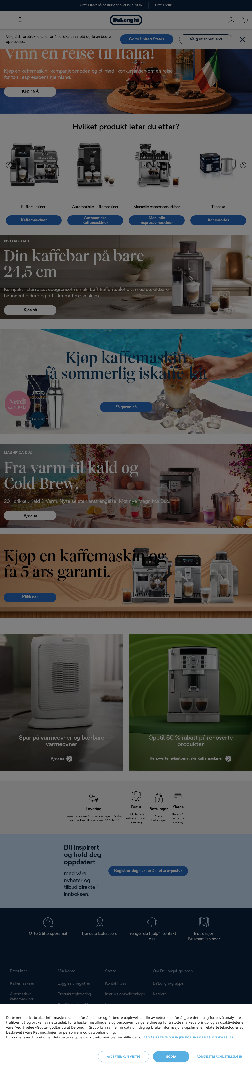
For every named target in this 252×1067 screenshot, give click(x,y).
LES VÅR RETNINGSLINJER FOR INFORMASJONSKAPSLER (188, 1037)
